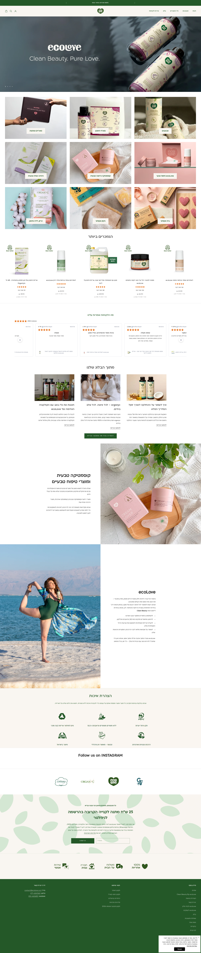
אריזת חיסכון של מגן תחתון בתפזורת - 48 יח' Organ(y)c (21, 282)
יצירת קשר (192, 902)
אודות (194, 890)
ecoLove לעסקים (190, 910)
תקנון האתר (116, 890)
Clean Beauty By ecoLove (186, 894)
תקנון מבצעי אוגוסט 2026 (111, 906)
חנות (194, 11)
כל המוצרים (174, 11)
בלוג (164, 11)
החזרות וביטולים (114, 898)
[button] (20, 340)
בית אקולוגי (165, 221)
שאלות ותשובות (190, 918)
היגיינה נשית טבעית (36, 176)
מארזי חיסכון (100, 131)
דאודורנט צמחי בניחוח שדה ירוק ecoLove (61, 280)
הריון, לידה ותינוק (36, 221)
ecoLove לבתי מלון (189, 906)
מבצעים (185, 11)
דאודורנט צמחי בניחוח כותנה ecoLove (179, 280)
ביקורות (193, 926)
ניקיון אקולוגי (100, 221)
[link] (56, 352)
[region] (100, 54)
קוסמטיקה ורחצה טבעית (100, 176)
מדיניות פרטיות (115, 902)
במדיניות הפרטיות (192, 946)
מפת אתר (192, 922)
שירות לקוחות (154, 11)
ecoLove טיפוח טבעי (165, 176)
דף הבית (193, 930)
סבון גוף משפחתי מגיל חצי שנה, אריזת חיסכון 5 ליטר (100, 282)
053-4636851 (33, 896)
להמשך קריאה (161, 425)
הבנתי (179, 949)
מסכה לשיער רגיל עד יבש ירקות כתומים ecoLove (140, 282)
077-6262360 (35, 893)
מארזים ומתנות (36, 131)
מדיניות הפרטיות (90, 833)
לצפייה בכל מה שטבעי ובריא (100, 435)
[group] (100, 54)
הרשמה (82, 840)
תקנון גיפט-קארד (114, 894)
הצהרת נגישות (191, 898)
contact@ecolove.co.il (32, 890)
